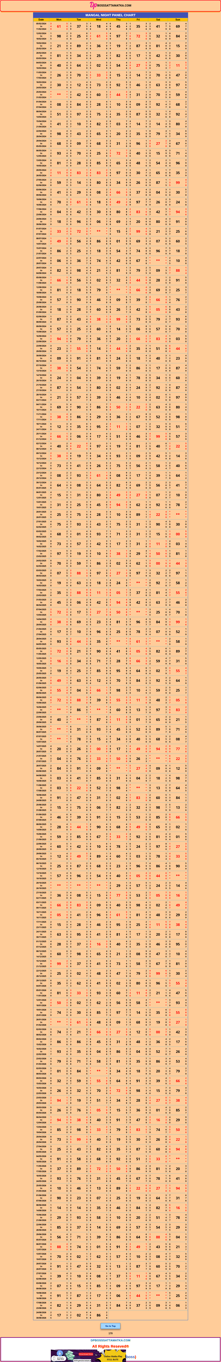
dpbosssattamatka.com (110, 1340)
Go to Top (110, 1326)
